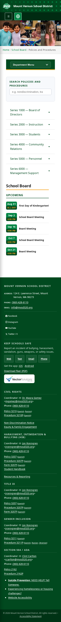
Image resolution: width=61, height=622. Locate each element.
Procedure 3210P (13, 415)
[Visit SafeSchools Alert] (30, 378)
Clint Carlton (29, 556)
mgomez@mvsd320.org (18, 401)
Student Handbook (14, 469)
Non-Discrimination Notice (19, 422)
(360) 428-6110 (20, 302)
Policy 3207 (10, 456)
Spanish (21, 411)
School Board (19, 49)
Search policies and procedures (25, 83)
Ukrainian (43, 543)
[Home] (7, 6)
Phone (44, 358)
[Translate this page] (18, 16)
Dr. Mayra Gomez (32, 397)
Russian (28, 411)
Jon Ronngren (30, 443)
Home (6, 49)
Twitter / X (13, 334)
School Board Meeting (31, 217)
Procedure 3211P (13, 542)
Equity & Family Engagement (20, 426)
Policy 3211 (10, 538)
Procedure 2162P (13, 573)
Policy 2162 (10, 569)
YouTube (12, 328)
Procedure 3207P (13, 460)
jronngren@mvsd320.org (19, 446)
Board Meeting (27, 228)
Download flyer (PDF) (15, 371)
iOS (21, 365)
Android (29, 365)
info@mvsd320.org (22, 307)
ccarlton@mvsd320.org (18, 559)
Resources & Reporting (17, 476)
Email (31, 358)
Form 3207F (10, 465)
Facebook (12, 315)
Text (20, 358)
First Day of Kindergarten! (34, 205)
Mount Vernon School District (33, 6)
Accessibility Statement (31, 616)
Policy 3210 (10, 411)
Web (9, 358)
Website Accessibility (20, 597)
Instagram (13, 322)
